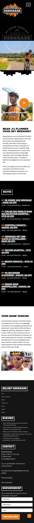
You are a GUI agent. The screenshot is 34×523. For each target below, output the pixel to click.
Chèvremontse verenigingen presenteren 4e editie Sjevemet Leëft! (14, 439)
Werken (3, 399)
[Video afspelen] (24, 103)
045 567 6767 (7, 456)
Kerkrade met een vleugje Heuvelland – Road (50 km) (14, 239)
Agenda (3, 409)
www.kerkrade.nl (6, 466)
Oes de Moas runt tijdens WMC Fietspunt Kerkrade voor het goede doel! (15, 428)
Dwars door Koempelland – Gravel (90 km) (15, 286)
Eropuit (3, 406)
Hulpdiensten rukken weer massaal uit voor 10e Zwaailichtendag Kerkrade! (17, 435)
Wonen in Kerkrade (5, 396)
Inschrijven (10, 517)
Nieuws (3, 412)
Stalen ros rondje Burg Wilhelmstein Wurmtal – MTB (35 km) (16, 214)
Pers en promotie (6, 482)
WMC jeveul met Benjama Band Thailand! (15, 431)
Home (2, 393)
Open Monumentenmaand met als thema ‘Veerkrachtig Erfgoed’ (15, 424)
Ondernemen (4, 403)
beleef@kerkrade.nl (9, 459)
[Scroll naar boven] (29, 516)
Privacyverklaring (6, 478)
